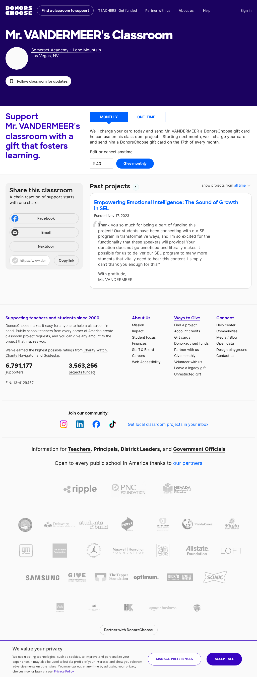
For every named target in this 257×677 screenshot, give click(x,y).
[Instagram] (63, 424)
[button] (38, 81)
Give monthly (185, 355)
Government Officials (199, 449)
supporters (19, 368)
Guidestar (51, 355)
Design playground (231, 349)
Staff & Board (143, 349)
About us (186, 10)
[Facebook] (96, 424)
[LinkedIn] (80, 424)
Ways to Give (187, 318)
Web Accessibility (146, 362)
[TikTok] (112, 424)
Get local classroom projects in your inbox (168, 424)
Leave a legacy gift (190, 368)
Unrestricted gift (187, 374)
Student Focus (144, 337)
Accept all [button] (224, 659)
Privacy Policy (64, 671)
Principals (106, 449)
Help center (225, 325)
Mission (138, 325)
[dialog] (128, 658)
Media (221, 337)
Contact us (225, 355)
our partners (187, 463)
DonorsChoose (19, 10)
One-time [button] (146, 117)
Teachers (79, 449)
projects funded (83, 368)
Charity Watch (95, 350)
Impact (138, 331)
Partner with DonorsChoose (128, 630)
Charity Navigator (20, 355)
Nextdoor (46, 246)
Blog (233, 337)
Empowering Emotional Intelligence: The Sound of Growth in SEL (166, 205)
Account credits (187, 331)
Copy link (66, 260)
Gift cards (182, 337)
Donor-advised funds (191, 343)
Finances (139, 343)
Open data (225, 343)
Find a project (185, 325)
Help (207, 10)
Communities (226, 331)
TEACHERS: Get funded (117, 10)
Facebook (46, 218)
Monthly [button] (109, 117)
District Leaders (140, 449)
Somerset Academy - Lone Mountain (66, 49)
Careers (138, 355)
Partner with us (157, 10)
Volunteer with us (188, 362)
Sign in (245, 10)
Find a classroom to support (65, 10)
